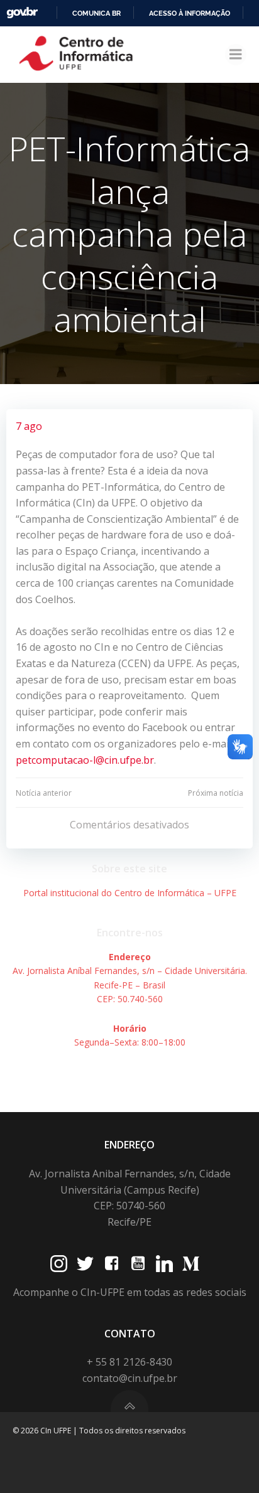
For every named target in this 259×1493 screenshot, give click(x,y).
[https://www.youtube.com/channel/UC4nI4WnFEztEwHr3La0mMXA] (138, 1263)
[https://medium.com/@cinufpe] (190, 1263)
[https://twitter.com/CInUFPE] (85, 1263)
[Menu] (235, 54)
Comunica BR (96, 13)
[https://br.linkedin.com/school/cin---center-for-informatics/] (164, 1263)
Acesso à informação (189, 13)
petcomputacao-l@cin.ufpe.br (85, 760)
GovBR (22, 13)
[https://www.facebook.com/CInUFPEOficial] (111, 1263)
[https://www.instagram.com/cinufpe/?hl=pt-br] (58, 1263)
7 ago (29, 426)
